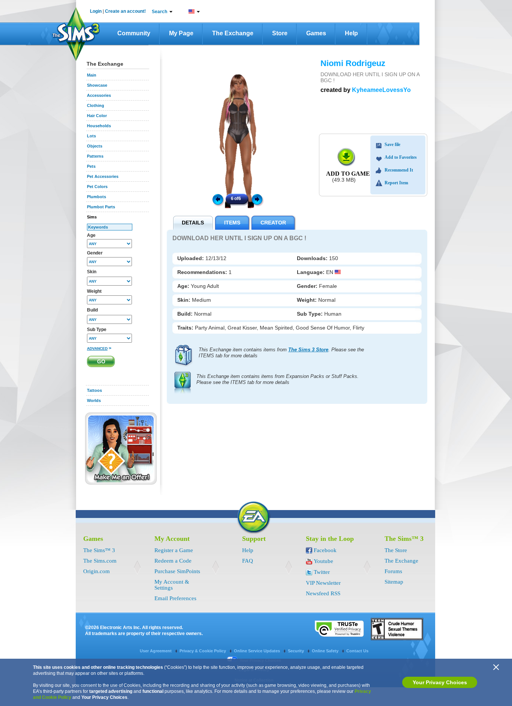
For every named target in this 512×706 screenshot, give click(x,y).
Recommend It (399, 170)
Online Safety (326, 651)
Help (351, 33)
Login (96, 11)
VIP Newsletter (323, 583)
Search (159, 11)
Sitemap (394, 582)
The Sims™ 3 (99, 550)
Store (279, 33)
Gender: (308, 286)
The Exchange (232, 33)
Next (258, 198)
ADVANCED (97, 348)
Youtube (323, 561)
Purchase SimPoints (177, 571)
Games (316, 33)
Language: (311, 272)
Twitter (322, 572)
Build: (185, 314)
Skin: (184, 300)
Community (133, 33)
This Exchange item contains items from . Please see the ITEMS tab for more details (281, 352)
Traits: (186, 328)
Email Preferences (175, 598)
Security (296, 651)
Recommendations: (203, 272)
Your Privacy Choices (440, 682)
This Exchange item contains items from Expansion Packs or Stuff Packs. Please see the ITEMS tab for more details (277, 379)
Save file (392, 144)
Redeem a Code (173, 561)
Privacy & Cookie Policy (203, 651)
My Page (181, 33)
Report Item (396, 182)
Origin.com (96, 571)
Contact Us (357, 651)
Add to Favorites (401, 157)
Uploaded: (191, 258)
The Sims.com (100, 561)
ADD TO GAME (348, 173)
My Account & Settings (171, 585)
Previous (217, 198)
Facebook (325, 550)
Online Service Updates (257, 651)
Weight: (307, 300)
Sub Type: (310, 314)
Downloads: (313, 258)
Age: (184, 286)
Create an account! (125, 11)
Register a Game (173, 550)
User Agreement (156, 651)
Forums (393, 571)
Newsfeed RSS (323, 593)
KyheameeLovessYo (381, 90)
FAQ (247, 561)
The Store (396, 550)
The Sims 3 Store (308, 349)
